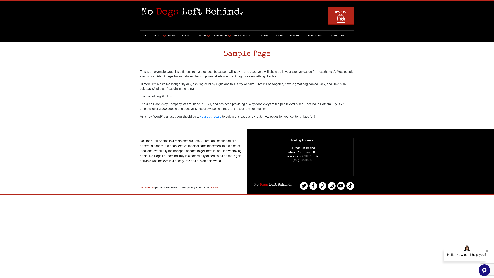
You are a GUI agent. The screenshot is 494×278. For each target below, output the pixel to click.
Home (143, 35)
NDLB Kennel (314, 35)
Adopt (186, 35)
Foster (201, 35)
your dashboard (211, 116)
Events (264, 35)
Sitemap (215, 187)
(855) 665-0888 (302, 160)
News (171, 35)
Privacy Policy (147, 187)
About (158, 35)
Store (279, 35)
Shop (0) (341, 11)
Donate (295, 35)
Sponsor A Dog (243, 35)
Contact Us (337, 35)
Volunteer (220, 35)
